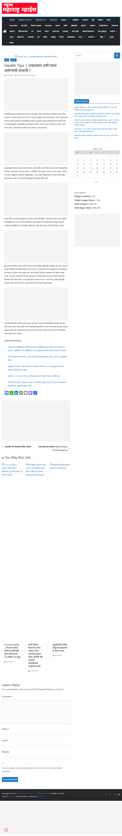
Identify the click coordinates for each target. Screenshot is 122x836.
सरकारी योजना (103, 25)
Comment (7, 696)
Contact (53, 20)
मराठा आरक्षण (13, 25)
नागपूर (11, 37)
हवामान (58, 25)
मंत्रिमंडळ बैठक (23, 31)
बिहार (101, 37)
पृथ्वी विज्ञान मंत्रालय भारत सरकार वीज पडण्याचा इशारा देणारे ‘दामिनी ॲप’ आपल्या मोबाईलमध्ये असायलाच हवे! (35, 655)
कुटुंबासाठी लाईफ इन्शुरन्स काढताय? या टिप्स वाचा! (60, 647)
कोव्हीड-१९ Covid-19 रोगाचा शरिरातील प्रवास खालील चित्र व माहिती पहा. (34, 376)
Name (5, 729)
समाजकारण (48, 25)
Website (5, 752)
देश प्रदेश (24, 25)
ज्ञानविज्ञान (76, 20)
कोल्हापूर (53, 37)
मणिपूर (11, 42)
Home (12, 20)
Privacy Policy (25, 20)
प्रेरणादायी (115, 25)
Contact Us (40, 20)
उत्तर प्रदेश (75, 31)
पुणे (38, 37)
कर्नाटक (112, 31)
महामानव (12, 31)
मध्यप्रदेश (31, 37)
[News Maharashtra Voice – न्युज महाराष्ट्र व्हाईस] (5, 31)
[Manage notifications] (6, 830)
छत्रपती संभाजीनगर (88, 31)
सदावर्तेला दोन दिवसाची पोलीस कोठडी (18, 446)
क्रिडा (39, 31)
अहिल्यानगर (20, 37)
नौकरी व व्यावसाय (36, 25)
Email (5, 740)
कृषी (93, 20)
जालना (47, 31)
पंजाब (80, 37)
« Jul (96, 182)
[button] (67, 20)
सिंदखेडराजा (71, 37)
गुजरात (112, 37)
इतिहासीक (74, 25)
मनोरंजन (83, 25)
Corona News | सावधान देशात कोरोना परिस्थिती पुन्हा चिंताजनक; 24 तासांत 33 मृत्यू (12, 651)
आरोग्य (109, 20)
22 (110, 168)
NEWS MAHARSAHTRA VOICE (26, 75)
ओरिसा (45, 37)
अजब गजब (55, 31)
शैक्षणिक (100, 20)
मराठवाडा (65, 31)
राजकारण (85, 20)
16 (117, 164)
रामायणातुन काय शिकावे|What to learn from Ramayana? (53, 448)
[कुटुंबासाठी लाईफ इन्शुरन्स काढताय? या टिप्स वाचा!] (60, 464)
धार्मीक (65, 25)
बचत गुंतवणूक (102, 31)
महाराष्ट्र (63, 20)
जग (32, 31)
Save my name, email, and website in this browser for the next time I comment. (32, 770)
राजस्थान (91, 37)
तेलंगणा (61, 37)
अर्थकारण (92, 25)
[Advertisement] (36, 94)
